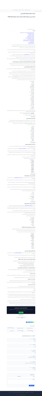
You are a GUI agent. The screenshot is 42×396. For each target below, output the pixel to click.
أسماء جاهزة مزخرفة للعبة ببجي (30, 33)
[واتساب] (32, 322)
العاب (11, 392)
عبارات (9, 392)
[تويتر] (31, 322)
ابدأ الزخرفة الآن (21, 312)
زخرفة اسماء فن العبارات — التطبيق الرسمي (16, 392)
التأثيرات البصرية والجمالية (31, 43)
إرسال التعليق (31, 385)
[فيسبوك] (29, 322)
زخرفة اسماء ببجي (26, 54)
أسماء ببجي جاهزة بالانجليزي (31, 35)
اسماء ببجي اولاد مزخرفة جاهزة (28, 205)
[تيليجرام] (28, 322)
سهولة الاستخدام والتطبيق (31, 42)
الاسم (33, 376)
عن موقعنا (32, 392)
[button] (23, 317)
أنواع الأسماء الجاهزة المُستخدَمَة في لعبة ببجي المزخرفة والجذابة (27, 32)
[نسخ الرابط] (26, 322)
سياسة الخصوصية (27, 392)
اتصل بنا (30, 392)
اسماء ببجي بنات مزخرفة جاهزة (30, 36)
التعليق (33, 379)
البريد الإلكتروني (19, 376)
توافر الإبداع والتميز (32, 41)
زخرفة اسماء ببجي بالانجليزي (22, 148)
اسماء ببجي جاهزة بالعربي (31, 34)
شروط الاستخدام (22, 392)
